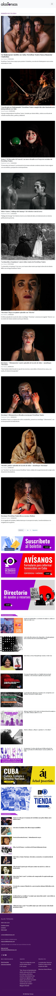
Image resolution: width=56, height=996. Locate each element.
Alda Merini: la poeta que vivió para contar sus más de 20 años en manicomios (31, 867)
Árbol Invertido (5, 962)
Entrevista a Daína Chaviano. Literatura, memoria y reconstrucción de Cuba (33, 857)
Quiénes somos (5, 925)
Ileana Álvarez (4, 111)
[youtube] (6, 955)
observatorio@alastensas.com (9, 950)
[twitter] (4, 955)
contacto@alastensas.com (8, 934)
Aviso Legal (4, 930)
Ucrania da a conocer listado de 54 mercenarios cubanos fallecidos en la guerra (33, 886)
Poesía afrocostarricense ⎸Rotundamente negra (27, 837)
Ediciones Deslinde (6, 964)
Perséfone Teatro (5, 163)
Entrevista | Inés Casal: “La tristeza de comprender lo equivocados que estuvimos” (33, 877)
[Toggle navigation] (52, 4)
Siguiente (35, 530)
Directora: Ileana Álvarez (45, 969)
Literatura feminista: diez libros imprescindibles (27, 827)
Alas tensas (7, 919)
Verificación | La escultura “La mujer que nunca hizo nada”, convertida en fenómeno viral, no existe (34, 896)
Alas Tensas (4, 59)
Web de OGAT (4, 948)
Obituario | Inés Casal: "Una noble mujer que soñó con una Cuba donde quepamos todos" (33, 906)
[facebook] (2, 955)
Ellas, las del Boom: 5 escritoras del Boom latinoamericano (29, 847)
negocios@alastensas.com (8, 941)
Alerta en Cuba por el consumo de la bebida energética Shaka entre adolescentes (32, 818)
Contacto (3, 927)
